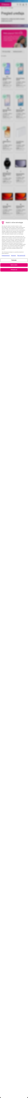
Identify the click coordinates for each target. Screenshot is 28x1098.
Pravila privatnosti (6, 255)
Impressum (13, 255)
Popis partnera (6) (21, 255)
